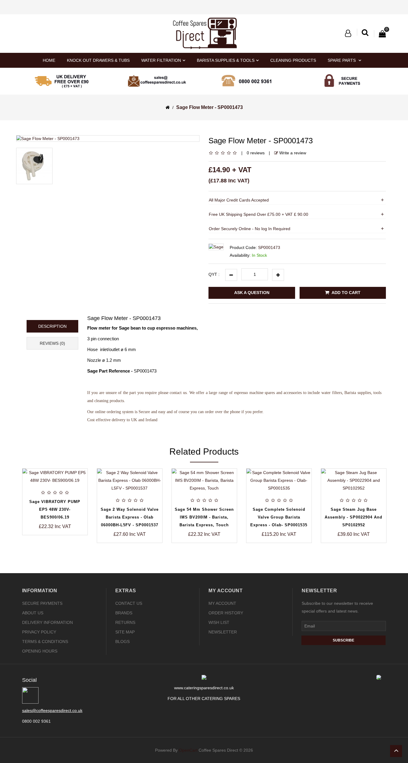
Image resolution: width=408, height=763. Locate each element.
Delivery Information (47, 622)
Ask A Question (251, 292)
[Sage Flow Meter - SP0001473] (108, 138)
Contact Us (128, 603)
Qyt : (214, 274)
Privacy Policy (39, 632)
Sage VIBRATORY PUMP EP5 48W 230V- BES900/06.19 (54, 509)
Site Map (125, 632)
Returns (125, 622)
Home (49, 60)
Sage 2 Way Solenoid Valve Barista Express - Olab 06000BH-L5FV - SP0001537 (130, 517)
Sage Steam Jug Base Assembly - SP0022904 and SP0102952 (353, 517)
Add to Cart (346, 292)
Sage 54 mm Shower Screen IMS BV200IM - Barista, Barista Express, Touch (204, 517)
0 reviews (256, 152)
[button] (348, 33)
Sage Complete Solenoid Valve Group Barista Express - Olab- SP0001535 (278, 517)
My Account (222, 603)
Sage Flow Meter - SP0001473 (209, 107)
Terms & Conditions (45, 641)
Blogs (122, 641)
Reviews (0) (52, 343)
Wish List (218, 622)
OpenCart (188, 750)
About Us (32, 612)
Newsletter (222, 632)
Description (52, 326)
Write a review (292, 152)
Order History (225, 612)
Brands (123, 612)
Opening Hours (39, 651)
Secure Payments (42, 603)
